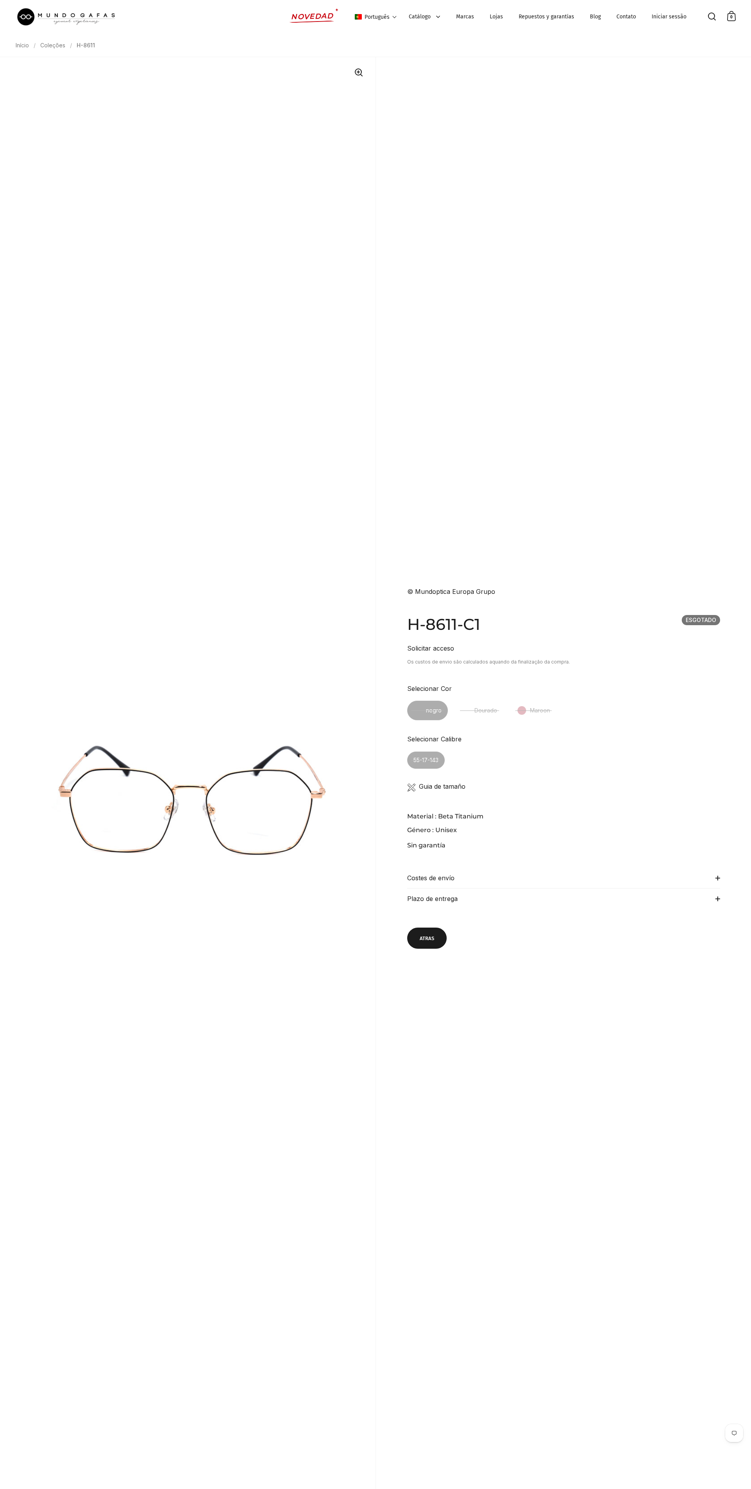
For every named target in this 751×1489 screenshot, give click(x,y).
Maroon (540, 710)
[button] (376, 17)
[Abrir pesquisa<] (712, 16)
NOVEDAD (312, 16)
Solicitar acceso (430, 648)
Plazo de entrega (432, 899)
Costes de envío (431, 878)
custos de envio (433, 662)
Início (22, 45)
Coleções (52, 45)
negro (434, 710)
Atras (427, 938)
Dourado (485, 710)
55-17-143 (425, 760)
